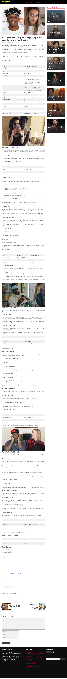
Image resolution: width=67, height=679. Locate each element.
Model (31, 2)
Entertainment (38, 2)
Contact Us (59, 2)
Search (47, 656)
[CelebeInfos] (6, 2)
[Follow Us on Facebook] (47, 652)
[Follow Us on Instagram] (51, 652)
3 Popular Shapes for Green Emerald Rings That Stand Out (55, 18)
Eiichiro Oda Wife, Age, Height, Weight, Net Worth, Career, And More (55, 96)
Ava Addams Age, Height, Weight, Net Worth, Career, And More (55, 112)
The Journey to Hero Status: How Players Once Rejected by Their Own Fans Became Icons (35, 653)
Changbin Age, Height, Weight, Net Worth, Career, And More (55, 49)
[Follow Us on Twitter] (49, 652)
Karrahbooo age (15, 593)
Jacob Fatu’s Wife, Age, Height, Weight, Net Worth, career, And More (55, 34)
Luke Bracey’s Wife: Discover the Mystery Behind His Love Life (56, 65)
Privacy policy (42, 674)
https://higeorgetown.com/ (55, 674)
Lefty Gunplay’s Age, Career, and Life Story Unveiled (14, 607)
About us (37, 674)
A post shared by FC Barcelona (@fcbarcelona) (16, 589)
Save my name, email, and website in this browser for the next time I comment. (18, 639)
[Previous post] (2, 606)
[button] (65, 2)
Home (26, 2)
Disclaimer (47, 674)
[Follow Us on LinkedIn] (53, 652)
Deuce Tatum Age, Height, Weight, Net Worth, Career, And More (55, 128)
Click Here (26, 541)
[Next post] (44, 606)
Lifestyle (53, 2)
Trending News (46, 2)
